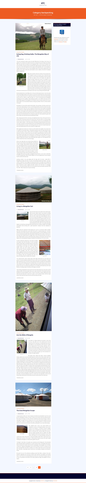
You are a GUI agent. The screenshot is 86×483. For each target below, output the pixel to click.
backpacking (19, 52)
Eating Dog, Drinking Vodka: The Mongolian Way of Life (33, 55)
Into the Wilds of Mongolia (25, 335)
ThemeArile (55, 480)
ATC (43, 3)
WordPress (42, 480)
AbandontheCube (20, 59)
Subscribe (56, 39)
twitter (65, 41)
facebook (60, 41)
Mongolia (22, 52)
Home (36, 15)
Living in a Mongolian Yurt (25, 206)
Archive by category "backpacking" (45, 15)
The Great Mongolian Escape (26, 410)
